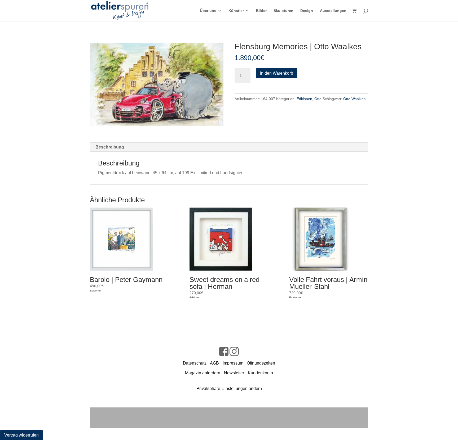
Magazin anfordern (202, 373)
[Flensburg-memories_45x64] (156, 84)
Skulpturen (283, 11)
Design (306, 11)
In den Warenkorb (276, 73)
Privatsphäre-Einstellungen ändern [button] (229, 388)
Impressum (233, 363)
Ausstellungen (333, 11)
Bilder (261, 11)
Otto (318, 99)
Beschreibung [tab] (109, 147)
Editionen (304, 99)
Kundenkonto (260, 373)
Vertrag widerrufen (21, 435)
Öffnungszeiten (261, 363)
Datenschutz (194, 363)
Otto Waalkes (354, 99)
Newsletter (234, 373)
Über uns (208, 11)
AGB (214, 363)
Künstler (236, 11)
